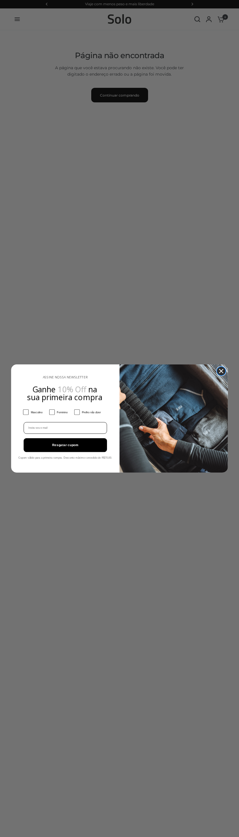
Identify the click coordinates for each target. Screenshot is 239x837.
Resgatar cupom (65, 445)
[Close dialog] (221, 371)
